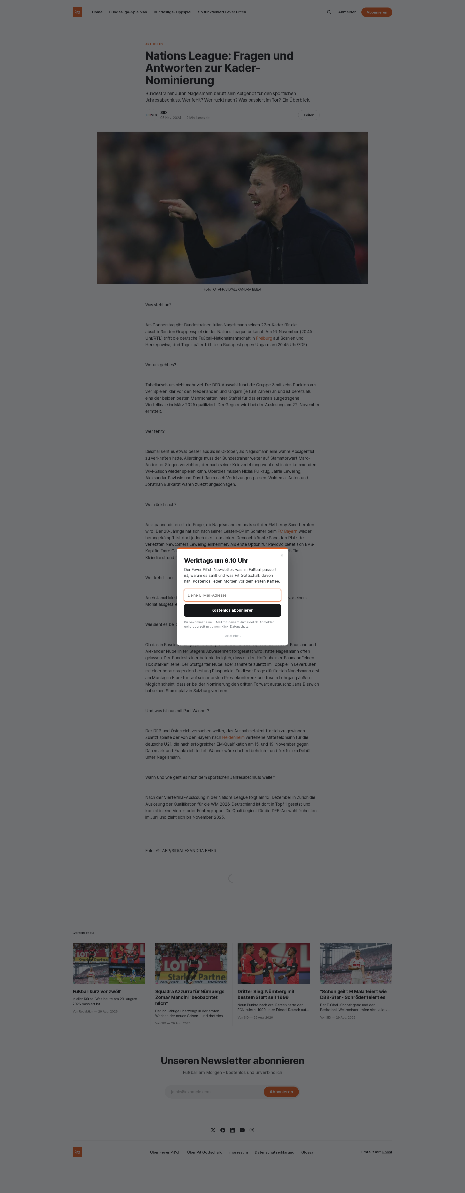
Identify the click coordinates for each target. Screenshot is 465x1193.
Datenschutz (239, 626)
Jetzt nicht (233, 636)
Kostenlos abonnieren (232, 610)
